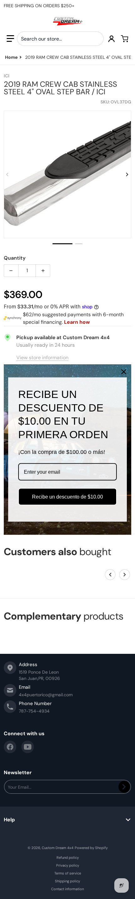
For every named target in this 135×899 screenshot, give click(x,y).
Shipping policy (67, 881)
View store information (42, 357)
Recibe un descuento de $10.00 (67, 496)
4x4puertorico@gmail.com (46, 695)
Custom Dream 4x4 (57, 848)
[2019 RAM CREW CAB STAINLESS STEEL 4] (62, 243)
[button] (10, 38)
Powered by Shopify (91, 848)
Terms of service (67, 873)
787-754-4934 (34, 711)
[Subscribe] (124, 787)
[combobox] (60, 38)
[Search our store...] (96, 39)
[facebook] (10, 747)
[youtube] (27, 747)
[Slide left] (7, 174)
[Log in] (111, 38)
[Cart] (124, 38)
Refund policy (68, 857)
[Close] (123, 371)
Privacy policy (67, 865)
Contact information (67, 889)
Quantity (14, 258)
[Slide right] (127, 174)
